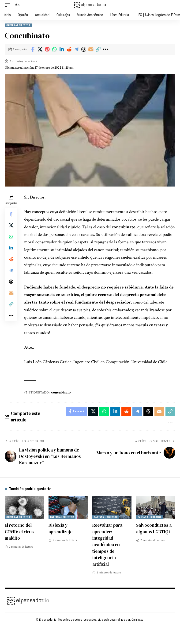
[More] (105, 49)
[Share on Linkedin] (61, 49)
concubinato (61, 392)
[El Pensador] (90, 5)
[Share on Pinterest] (47, 49)
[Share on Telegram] (76, 49)
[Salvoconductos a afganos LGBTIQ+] (155, 507)
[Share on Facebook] (32, 49)
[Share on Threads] (83, 49)
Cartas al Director (18, 25)
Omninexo (137, 619)
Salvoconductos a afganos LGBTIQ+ (154, 528)
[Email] (90, 49)
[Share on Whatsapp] (54, 49)
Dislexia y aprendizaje (60, 528)
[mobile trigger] (9, 5)
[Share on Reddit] (69, 49)
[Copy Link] (98, 49)
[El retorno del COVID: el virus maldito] (24, 507)
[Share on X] (40, 49)
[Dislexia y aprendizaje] (68, 507)
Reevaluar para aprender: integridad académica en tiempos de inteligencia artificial (107, 544)
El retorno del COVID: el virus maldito (19, 531)
